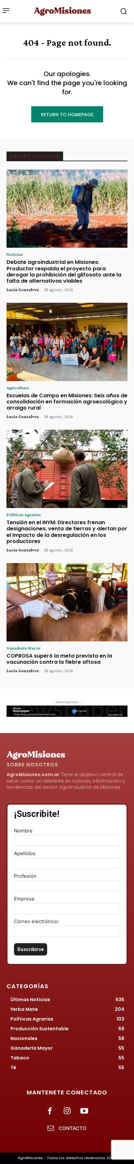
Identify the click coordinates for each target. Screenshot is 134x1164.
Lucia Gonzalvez (23, 289)
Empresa (24, 899)
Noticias (15, 254)
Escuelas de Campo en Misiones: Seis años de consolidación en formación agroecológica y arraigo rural (67, 402)
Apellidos (24, 853)
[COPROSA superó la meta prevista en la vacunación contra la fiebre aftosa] (67, 602)
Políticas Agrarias (24, 514)
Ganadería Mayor (23, 648)
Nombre (23, 831)
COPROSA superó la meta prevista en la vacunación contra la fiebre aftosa (59, 659)
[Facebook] (50, 1111)
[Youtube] (84, 1111)
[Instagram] (67, 1111)
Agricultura (18, 387)
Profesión (25, 876)
